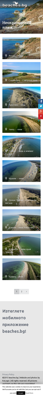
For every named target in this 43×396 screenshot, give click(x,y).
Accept (20, 393)
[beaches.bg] (15, 4)
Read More (29, 393)
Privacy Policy (8, 374)
